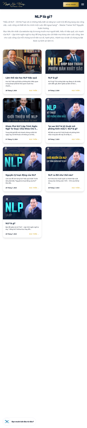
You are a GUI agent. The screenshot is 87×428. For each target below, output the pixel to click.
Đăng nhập (71, 4)
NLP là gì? (53, 77)
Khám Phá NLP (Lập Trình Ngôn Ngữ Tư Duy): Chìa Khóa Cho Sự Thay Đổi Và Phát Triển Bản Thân (22, 129)
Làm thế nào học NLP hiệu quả (21, 77)
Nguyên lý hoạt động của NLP (21, 175)
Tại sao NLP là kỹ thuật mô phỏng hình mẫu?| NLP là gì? (63, 127)
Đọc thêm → (34, 90)
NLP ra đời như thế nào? (60, 175)
